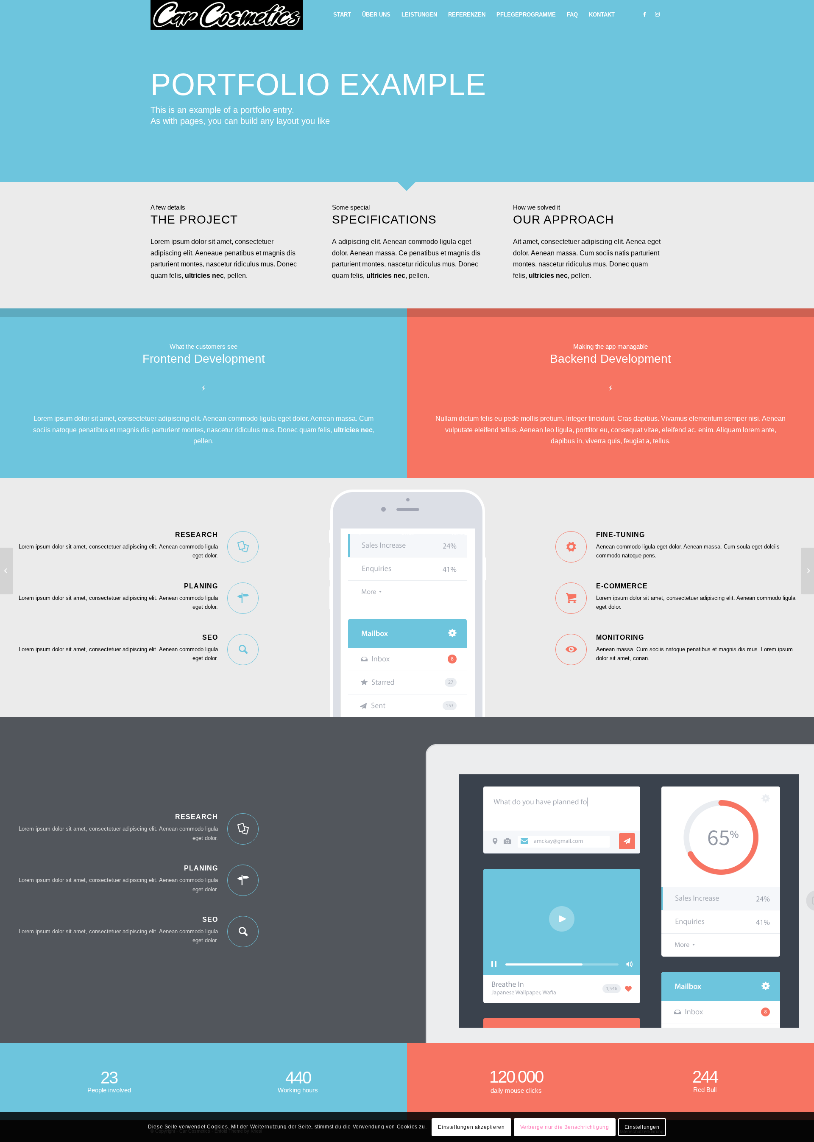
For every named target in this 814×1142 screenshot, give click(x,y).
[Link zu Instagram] (657, 14)
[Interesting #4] (6, 571)
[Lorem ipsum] (807, 571)
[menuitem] (342, 15)
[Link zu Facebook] (644, 14)
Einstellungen (642, 1127)
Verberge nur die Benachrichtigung (564, 1127)
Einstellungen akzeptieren (471, 1127)
